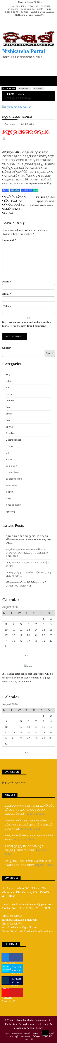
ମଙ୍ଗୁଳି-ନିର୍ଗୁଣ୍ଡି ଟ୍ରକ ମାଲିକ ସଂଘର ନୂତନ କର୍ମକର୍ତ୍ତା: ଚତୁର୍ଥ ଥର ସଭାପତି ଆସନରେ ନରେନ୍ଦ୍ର (14, 204)
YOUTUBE (47, 1036)
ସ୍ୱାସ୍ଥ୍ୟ (24, 12)
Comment (9, 240)
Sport (9, 420)
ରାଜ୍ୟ (30, 6)
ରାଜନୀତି (40, 9)
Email (6, 293)
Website (7, 305)
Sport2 (9, 426)
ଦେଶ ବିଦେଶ (21, 6)
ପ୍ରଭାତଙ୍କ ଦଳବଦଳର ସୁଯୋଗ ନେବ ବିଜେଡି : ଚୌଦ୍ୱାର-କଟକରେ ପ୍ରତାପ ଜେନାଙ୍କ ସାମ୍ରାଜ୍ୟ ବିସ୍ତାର (28, 539)
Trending (10, 433)
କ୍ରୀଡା (9, 459)
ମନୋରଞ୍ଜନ (45, 6)
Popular (10, 400)
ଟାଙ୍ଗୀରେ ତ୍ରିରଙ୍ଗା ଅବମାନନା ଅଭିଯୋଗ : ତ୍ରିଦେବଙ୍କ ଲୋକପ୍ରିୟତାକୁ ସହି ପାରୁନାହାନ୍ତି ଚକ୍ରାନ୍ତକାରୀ (27, 552)
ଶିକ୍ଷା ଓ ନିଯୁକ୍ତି (11, 12)
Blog (8, 374)
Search (6, 347)
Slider (6, 190)
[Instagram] (30, 19)
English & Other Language (42, 12)
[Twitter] (25, 19)
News (9, 394)
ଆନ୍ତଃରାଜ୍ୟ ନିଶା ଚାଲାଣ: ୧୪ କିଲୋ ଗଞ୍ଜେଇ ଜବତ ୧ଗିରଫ (42, 201)
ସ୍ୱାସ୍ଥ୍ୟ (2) (24, 88)
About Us (39, 15)
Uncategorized (13, 439)
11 (13, 630)
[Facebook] (21, 19)
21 (36, 635)
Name (6, 281)
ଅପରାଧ (49, 9)
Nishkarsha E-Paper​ (24, 15)
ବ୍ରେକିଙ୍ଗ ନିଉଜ (28, 9)
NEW (8, 387)
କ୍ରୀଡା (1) (38, 88)
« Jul (27, 655)
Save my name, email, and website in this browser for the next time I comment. (26, 323)
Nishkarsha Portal (23, 51)
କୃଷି (36, 6)
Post (8, 407)
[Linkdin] (34, 19)
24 (6, 641)
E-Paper (36, 1036)
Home (11, 6)
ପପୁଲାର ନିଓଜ (13, 9)
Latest (9, 381)
